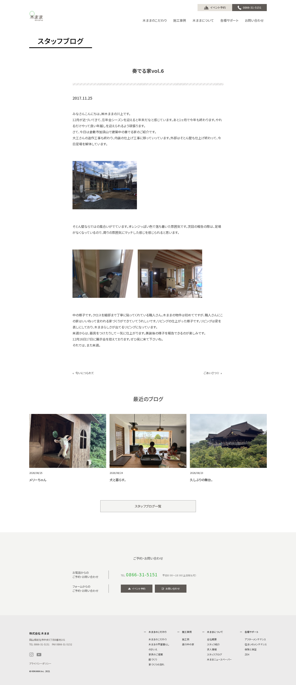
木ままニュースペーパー (219, 659)
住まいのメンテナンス (256, 644)
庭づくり (153, 659)
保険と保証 (251, 649)
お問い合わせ (173, 588)
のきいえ (153, 649)
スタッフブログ (214, 654)
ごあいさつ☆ (211, 372)
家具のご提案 (156, 654)
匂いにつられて (85, 372)
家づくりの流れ (156, 664)
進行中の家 (188, 644)
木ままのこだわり (158, 639)
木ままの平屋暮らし (159, 644)
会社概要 (212, 639)
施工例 (185, 639)
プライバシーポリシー (40, 663)
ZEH (247, 654)
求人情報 (212, 649)
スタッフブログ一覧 (148, 506)
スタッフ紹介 (213, 644)
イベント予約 (218, 7)
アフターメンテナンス (255, 639)
